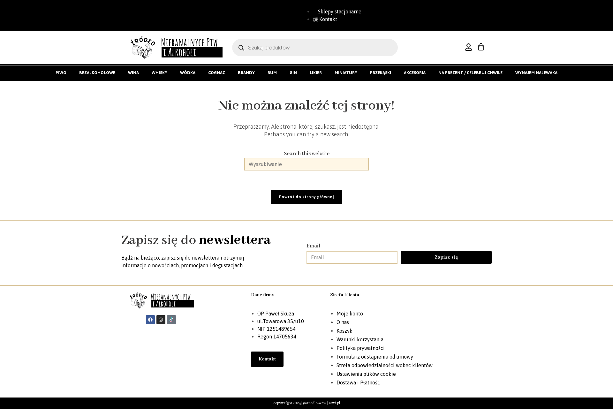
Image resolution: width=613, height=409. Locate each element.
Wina (133, 72)
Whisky (159, 72)
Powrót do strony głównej (306, 196)
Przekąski (380, 72)
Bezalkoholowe (97, 72)
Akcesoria (415, 72)
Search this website (306, 153)
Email (313, 246)
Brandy (246, 72)
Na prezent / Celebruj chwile (470, 72)
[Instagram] (160, 319)
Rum (272, 72)
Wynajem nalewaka (536, 72)
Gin (293, 72)
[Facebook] (150, 319)
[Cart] (481, 47)
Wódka (187, 72)
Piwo (61, 72)
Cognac (216, 72)
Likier (316, 72)
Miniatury (346, 72)
